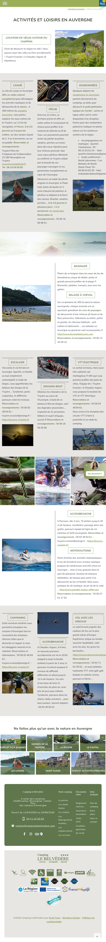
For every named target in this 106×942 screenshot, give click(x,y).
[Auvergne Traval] (69, 872)
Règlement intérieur (81, 805)
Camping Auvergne (76, 9)
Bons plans (92, 812)
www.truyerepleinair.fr (14, 164)
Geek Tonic (54, 917)
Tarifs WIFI (78, 820)
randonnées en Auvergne (86, 94)
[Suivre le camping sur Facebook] (24, 834)
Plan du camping (94, 805)
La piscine (63, 800)
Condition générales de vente (80, 829)
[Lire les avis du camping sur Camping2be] (41, 834)
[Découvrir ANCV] (14, 872)
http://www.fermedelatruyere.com (75, 334)
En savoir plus (56, 210)
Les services (64, 835)
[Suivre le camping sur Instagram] (30, 834)
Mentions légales (71, 917)
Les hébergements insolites (65, 820)
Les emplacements (65, 829)
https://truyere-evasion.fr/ (15, 419)
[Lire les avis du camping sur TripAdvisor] (37, 834)
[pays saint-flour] (91, 872)
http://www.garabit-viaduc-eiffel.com (79, 589)
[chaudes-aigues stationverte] (33, 881)
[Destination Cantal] (80, 872)
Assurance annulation (81, 812)
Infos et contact (94, 820)
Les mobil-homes (63, 806)
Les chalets (64, 812)
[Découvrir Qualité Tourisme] (23, 872)
